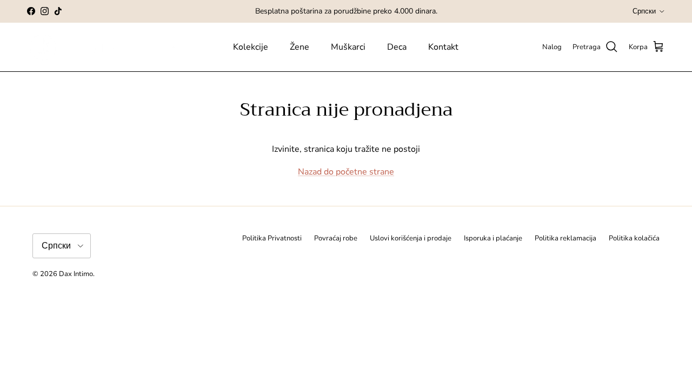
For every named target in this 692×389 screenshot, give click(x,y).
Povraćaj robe (335, 238)
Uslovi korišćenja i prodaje (410, 238)
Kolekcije (250, 47)
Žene (299, 47)
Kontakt (443, 47)
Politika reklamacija (565, 238)
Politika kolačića (634, 238)
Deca (397, 47)
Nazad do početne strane (346, 172)
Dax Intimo (76, 274)
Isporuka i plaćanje (493, 238)
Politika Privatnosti (272, 238)
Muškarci (348, 47)
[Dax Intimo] (112, 47)
